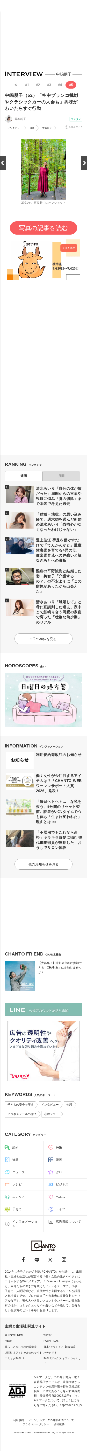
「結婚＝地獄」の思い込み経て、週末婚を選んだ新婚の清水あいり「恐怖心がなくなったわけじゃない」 (59, 521)
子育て (17, 1209)
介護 (69, 1104)
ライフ (60, 1209)
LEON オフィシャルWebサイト (23, 1352)
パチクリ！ (50, 1352)
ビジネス (62, 1184)
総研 (15, 1147)
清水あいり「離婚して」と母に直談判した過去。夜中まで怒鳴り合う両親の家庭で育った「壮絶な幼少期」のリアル (59, 612)
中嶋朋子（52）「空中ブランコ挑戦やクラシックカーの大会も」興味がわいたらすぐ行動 (42, 102)
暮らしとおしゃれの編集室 (21, 1346)
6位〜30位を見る (43, 639)
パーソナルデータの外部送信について (51, 1420)
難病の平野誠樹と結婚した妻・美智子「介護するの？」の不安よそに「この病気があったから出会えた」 (59, 581)
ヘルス (60, 1197)
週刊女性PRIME (14, 1334)
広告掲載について (68, 1221)
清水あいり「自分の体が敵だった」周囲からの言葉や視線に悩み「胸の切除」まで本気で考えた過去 (59, 496)
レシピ (17, 1184)
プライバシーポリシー (35, 1424)
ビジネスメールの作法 (21, 1114)
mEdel (8, 1340)
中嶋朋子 (47, 128)
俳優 (32, 128)
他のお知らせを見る (43, 864)
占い (59, 1172)
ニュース (18, 1172)
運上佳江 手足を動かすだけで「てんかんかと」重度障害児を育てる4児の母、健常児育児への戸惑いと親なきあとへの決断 (59, 550)
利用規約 (18, 1420)
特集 (59, 1147)
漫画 (59, 1160)
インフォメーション (24, 1224)
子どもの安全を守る (20, 1104)
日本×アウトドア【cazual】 (60, 1346)
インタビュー (14, 128)
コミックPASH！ (15, 1358)
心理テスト (51, 1114)
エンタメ (76, 119)
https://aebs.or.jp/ (71, 1405)
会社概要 (59, 1424)
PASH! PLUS (51, 1340)
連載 (15, 1160)
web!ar (47, 1334)
